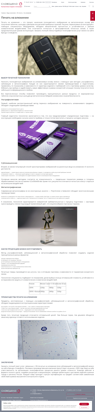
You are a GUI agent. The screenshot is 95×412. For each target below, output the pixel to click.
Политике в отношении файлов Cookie (24, 408)
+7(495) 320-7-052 (40, 2)
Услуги (21, 397)
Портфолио (9, 397)
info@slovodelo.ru (37, 393)
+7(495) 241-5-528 (73, 390)
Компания (16, 397)
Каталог (28, 6)
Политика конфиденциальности (39, 400)
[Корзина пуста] (93, 6)
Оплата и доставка (6, 400)
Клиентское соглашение (36, 397)
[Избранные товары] (89, 6)
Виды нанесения (17, 400)
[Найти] (49, 6)
